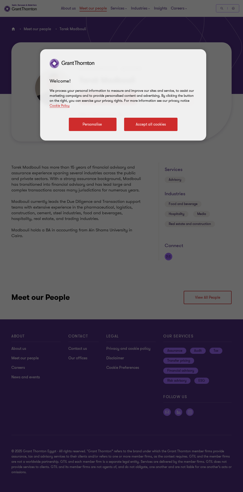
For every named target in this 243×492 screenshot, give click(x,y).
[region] (123, 95)
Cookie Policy (60, 105)
